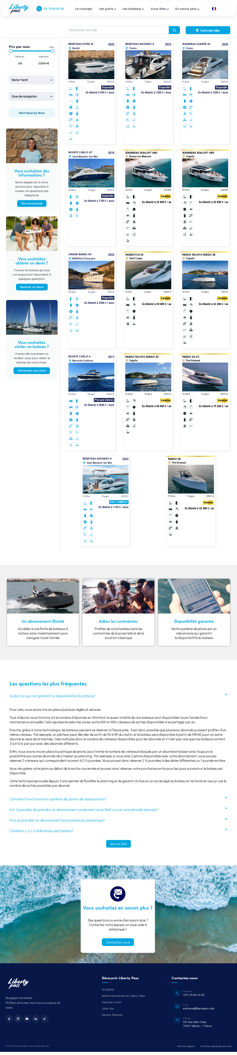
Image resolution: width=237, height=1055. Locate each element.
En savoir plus (186, 9)
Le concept (83, 9)
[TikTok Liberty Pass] (44, 1018)
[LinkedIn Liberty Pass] (35, 1018)
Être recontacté (31, 203)
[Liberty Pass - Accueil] (18, 983)
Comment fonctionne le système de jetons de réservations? (58, 798)
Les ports (106, 9)
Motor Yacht (20, 80)
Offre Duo (108, 1008)
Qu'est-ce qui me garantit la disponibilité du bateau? (53, 695)
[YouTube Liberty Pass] (27, 1018)
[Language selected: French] (219, 9)
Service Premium (112, 1015)
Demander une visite (32, 370)
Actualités (108, 989)
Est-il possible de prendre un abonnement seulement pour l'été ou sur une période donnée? (84, 809)
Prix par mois (19, 47)
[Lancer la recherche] (174, 30)
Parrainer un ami (111, 1002)
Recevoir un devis (32, 287)
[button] (118, 696)
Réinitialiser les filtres (32, 113)
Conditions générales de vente (215, 1046)
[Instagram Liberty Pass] (18, 1018)
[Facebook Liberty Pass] (9, 1018)
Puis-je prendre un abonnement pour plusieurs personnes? (57, 820)
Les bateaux (132, 9)
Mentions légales (186, 1046)
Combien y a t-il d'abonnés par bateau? (41, 830)
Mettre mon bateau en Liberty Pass (123, 995)
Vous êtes (158, 9)
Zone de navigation (24, 96)
